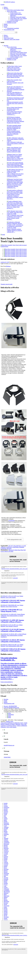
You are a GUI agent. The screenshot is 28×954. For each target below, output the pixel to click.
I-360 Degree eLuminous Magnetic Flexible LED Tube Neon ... (15, 122)
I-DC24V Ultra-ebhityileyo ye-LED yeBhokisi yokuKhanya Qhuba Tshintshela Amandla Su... (15, 94)
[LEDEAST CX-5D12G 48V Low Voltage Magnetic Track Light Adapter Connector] (14, 636)
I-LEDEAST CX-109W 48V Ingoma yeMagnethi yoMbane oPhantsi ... (12, 621)
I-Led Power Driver (11, 725)
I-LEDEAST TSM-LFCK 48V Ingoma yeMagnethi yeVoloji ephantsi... (13, 650)
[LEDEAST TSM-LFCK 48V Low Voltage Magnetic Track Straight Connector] (14, 646)
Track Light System (11, 11)
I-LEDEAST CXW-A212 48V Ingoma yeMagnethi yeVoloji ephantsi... (13, 601)
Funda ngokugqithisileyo (7, 682)
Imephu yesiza (9, 721)
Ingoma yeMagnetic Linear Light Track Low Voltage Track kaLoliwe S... (15, 207)
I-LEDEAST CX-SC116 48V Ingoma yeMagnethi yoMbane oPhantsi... (12, 630)
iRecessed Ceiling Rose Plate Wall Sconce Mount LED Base (15, 76)
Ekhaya (5, 7)
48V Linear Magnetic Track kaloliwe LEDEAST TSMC (14, 151)
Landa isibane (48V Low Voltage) (18, 18)
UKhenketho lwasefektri (13, 28)
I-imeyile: (11, 707)
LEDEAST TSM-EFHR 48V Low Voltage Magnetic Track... (11, 610)
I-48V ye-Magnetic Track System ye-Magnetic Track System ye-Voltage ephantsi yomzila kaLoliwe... (15, 217)
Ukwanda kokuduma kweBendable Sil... (9, 659)
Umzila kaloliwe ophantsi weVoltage (14, 723)
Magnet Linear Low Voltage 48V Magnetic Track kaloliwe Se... (15, 159)
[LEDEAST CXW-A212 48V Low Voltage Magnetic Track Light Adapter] (14, 597)
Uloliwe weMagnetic (22, 725)
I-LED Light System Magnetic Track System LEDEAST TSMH (15, 166)
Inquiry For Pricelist (5, 692)
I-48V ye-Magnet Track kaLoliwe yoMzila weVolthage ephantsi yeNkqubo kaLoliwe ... (15, 175)
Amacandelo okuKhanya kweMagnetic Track (12, 722)
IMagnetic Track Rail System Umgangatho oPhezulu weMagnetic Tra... (14, 186)
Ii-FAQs (6, 25)
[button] (14, 539)
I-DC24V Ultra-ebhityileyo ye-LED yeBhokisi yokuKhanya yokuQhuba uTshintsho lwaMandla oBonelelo (13, 547)
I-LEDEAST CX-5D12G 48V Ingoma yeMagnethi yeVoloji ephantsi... (13, 640)
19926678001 (7, 757)
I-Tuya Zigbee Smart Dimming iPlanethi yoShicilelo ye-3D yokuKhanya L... (14, 113)
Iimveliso (6, 8)
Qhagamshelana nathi (9, 29)
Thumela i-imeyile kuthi (6, 284)
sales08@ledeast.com (9, 745)
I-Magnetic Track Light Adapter (18, 17)
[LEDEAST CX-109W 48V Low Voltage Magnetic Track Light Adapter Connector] (14, 617)
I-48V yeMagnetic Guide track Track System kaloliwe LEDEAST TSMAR (15, 143)
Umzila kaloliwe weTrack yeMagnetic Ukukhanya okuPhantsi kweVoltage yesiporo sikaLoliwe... (15, 196)
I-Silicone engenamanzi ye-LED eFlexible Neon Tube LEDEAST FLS (15, 103)
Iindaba (5, 24)
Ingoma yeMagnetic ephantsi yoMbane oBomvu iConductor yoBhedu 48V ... (14, 230)
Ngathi (5, 27)
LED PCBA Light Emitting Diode (15, 10)
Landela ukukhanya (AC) (16, 20)
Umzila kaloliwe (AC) (15, 12)
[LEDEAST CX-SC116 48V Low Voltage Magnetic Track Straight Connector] (14, 626)
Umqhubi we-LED (11, 22)
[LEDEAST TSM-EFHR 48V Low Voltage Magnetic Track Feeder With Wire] (14, 606)
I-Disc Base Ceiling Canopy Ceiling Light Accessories (14, 69)
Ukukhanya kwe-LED (12, 21)
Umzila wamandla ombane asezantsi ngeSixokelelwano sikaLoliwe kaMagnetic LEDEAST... (14, 133)
